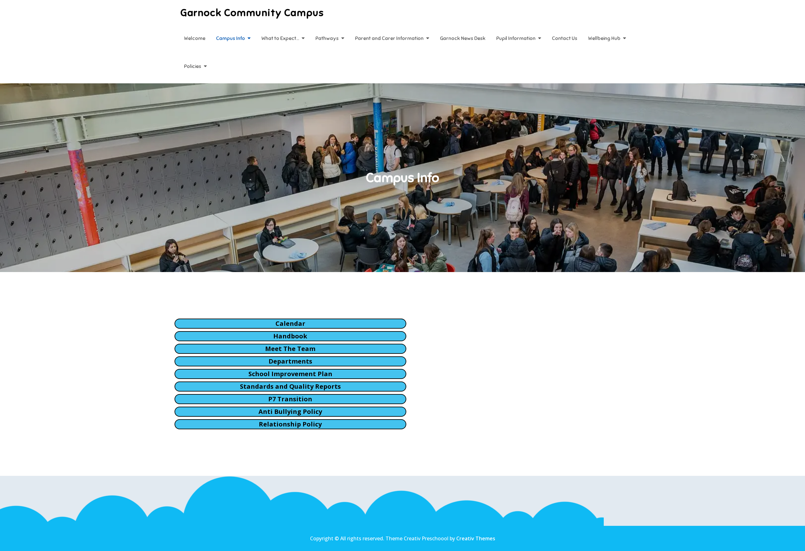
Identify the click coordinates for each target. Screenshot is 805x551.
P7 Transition (290, 399)
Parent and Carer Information (389, 38)
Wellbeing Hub (604, 38)
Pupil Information (516, 38)
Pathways (327, 38)
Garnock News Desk (463, 38)
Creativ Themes (475, 538)
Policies (192, 66)
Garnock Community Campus (252, 12)
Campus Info (230, 38)
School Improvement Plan (290, 374)
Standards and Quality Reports (290, 386)
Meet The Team (290, 348)
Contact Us (564, 38)
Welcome (194, 38)
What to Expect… (280, 38)
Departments (290, 361)
